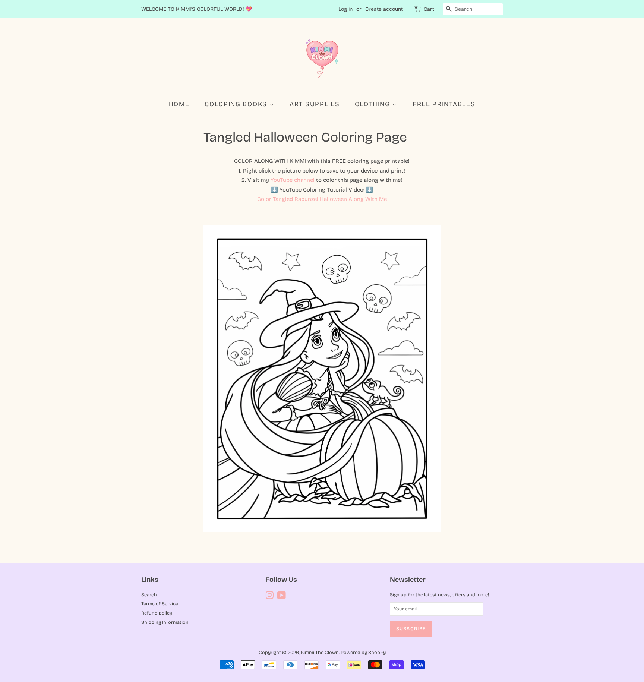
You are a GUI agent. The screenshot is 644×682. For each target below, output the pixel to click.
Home (179, 104)
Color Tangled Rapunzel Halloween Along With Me (322, 199)
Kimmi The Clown (320, 652)
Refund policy (156, 613)
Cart (429, 9)
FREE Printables (444, 104)
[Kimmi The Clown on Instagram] (269, 597)
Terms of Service (159, 603)
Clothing (373, 104)
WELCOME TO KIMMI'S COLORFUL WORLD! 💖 (196, 9)
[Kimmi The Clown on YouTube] (281, 597)
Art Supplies (315, 104)
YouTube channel (293, 180)
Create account (384, 9)
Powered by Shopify (363, 652)
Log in (345, 9)
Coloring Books (237, 104)
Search (149, 594)
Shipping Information (165, 622)
